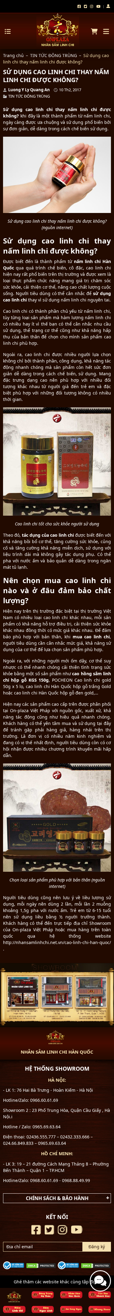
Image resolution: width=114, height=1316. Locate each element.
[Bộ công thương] (13, 1265)
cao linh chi (39, 109)
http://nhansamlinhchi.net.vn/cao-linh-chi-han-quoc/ (57, 942)
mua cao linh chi (91, 637)
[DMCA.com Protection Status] (41, 1265)
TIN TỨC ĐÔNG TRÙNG (53, 55)
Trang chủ (13, 55)
